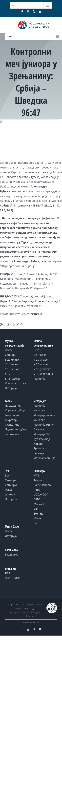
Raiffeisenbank (43, 485)
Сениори (10, 355)
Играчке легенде (44, 458)
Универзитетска (15, 383)
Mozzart (39, 504)
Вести (8, 350)
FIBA (7, 573)
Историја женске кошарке (44, 417)
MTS (36, 475)
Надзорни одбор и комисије (16, 432)
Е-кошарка (12, 554)
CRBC (37, 499)
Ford (37, 523)
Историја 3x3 (42, 434)
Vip (36, 509)
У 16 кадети (12, 378)
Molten (38, 518)
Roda (37, 490)
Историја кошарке (39, 408)
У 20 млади (12, 359)
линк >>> (37, 314)
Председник (13, 405)
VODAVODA (41, 494)
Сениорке (40, 355)
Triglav (38, 480)
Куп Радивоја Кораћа (42, 441)
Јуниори (10, 494)
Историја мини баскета (43, 427)
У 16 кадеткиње (44, 374)
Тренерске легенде (40, 451)
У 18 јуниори (13, 369)
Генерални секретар (12, 417)
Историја (11, 388)
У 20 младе (41, 359)
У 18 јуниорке (42, 369)
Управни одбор (15, 410)
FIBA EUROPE (13, 578)
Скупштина (12, 424)
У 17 (7, 374)
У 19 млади (12, 364)
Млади (9, 490)
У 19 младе (41, 364)
